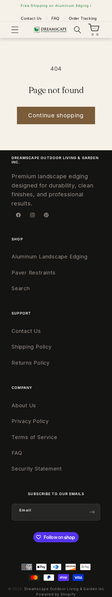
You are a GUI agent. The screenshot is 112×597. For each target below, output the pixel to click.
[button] (15, 30)
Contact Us (31, 18)
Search (20, 288)
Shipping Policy (31, 346)
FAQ (55, 18)
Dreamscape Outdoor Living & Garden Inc (64, 589)
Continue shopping (56, 115)
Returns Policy (30, 362)
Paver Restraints (33, 272)
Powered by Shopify (56, 594)
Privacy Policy (30, 421)
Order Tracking (83, 18)
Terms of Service (34, 437)
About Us (23, 405)
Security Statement (36, 468)
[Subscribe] (92, 512)
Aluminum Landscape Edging (49, 256)
